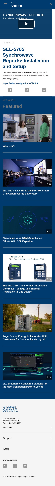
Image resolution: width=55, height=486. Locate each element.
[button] (27, 427)
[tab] (27, 428)
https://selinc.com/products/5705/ (20, 83)
